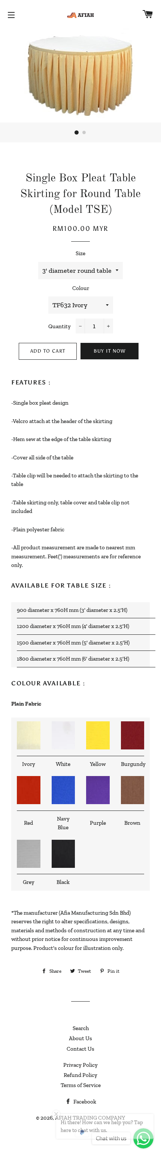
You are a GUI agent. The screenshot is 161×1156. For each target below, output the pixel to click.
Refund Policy (80, 1075)
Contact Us (80, 1048)
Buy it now (110, 351)
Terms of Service (81, 1085)
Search (81, 1028)
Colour (80, 288)
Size (80, 253)
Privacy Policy (80, 1065)
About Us (80, 1038)
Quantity (59, 326)
